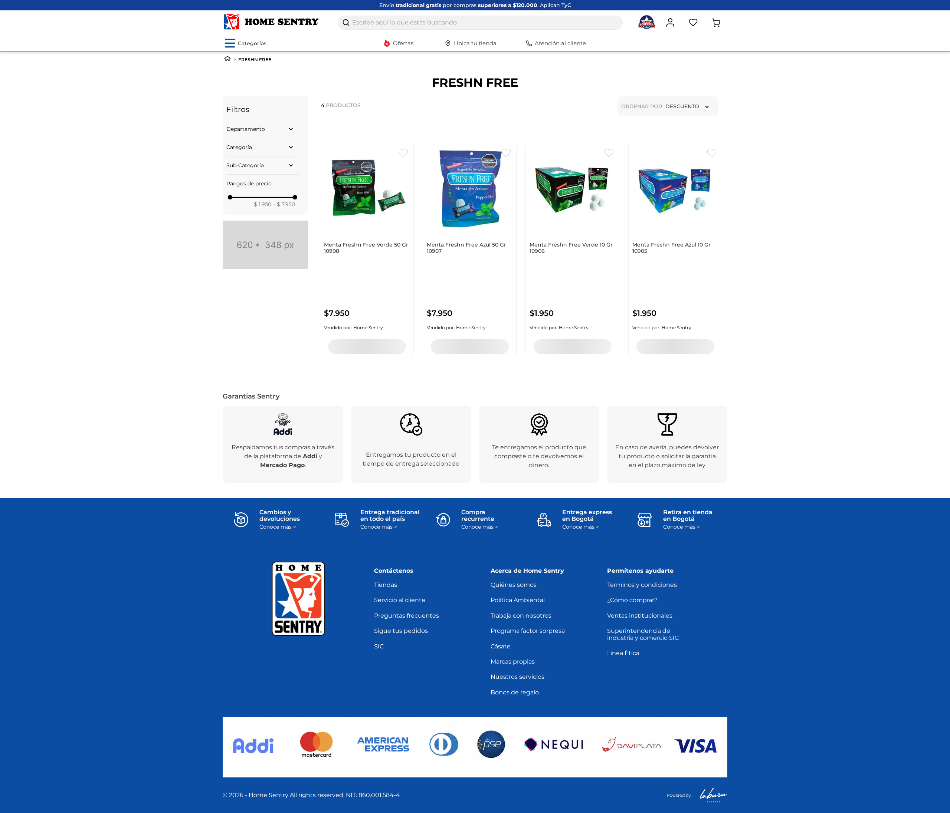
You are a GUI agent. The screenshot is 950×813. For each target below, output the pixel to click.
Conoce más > (277, 527)
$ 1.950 (262, 204)
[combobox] (480, 23)
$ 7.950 (284, 204)
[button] (262, 129)
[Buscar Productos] (346, 22)
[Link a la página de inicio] (227, 59)
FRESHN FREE (254, 59)
